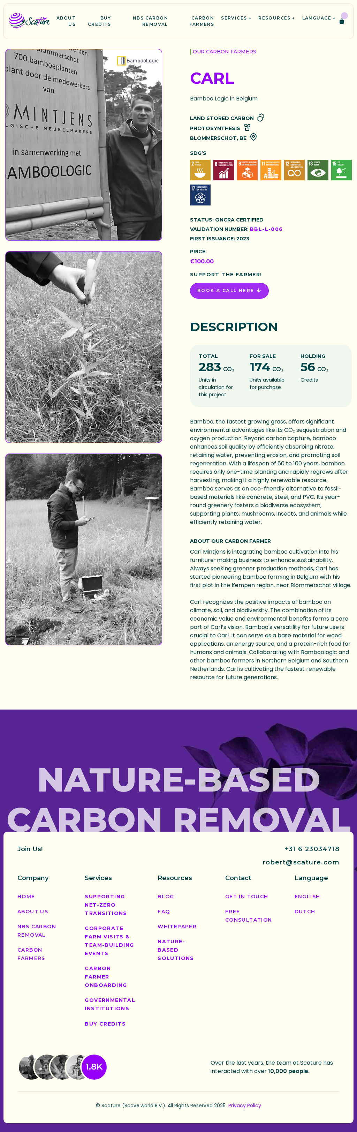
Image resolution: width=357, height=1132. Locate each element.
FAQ (164, 911)
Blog (166, 896)
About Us (32, 911)
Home (26, 896)
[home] (29, 21)
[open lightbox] (83, 145)
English (307, 896)
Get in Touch (246, 896)
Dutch (305, 911)
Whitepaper (177, 926)
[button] (236, 18)
